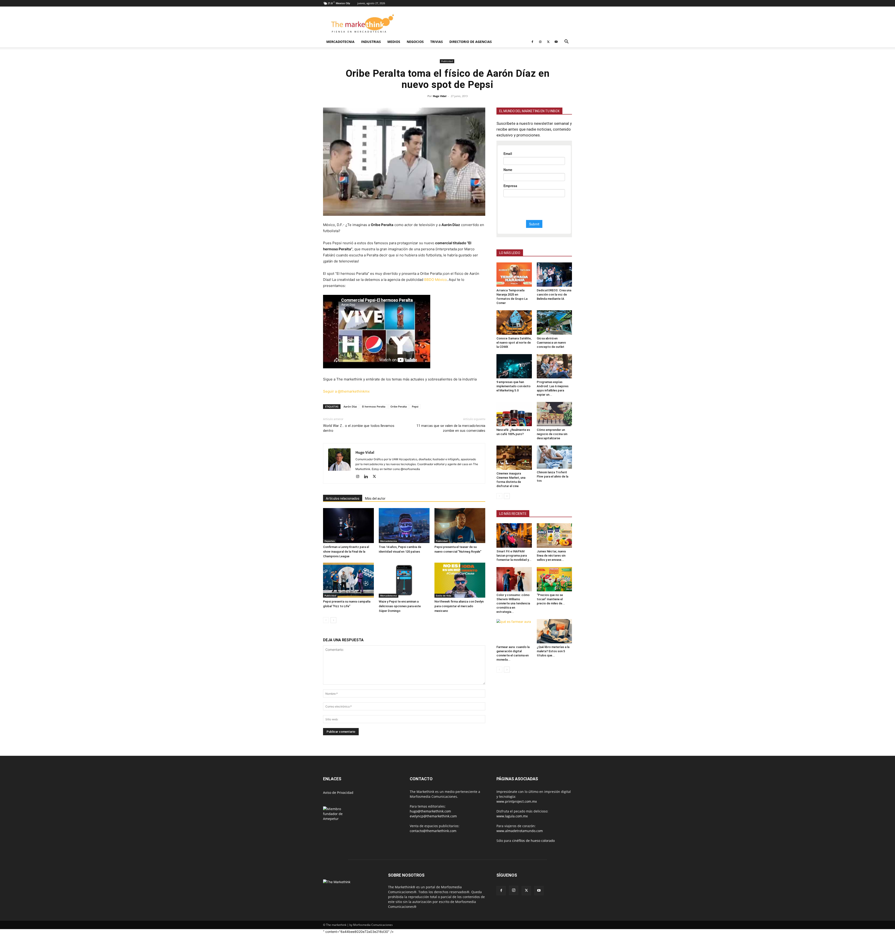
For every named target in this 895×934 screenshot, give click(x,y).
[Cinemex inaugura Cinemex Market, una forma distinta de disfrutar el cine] (514, 458)
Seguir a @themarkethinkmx (346, 391)
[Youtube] (556, 41)
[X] (548, 41)
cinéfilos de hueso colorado (533, 840)
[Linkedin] (368, 477)
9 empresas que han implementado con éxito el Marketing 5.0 (513, 386)
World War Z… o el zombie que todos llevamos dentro (358, 428)
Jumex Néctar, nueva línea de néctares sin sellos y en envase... (551, 555)
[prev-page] (326, 620)
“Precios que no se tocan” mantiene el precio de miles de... (551, 599)
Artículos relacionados (342, 498)
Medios (393, 41)
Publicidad (447, 61)
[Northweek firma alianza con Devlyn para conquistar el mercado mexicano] (459, 580)
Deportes (329, 541)
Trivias (436, 41)
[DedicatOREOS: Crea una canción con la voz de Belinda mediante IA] (554, 274)
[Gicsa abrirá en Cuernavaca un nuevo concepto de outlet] (554, 322)
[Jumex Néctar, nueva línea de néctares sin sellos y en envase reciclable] (554, 535)
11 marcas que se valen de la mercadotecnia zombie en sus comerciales (451, 428)
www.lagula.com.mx (512, 816)
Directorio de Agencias (470, 41)
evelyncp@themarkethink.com (433, 816)
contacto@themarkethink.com (433, 831)
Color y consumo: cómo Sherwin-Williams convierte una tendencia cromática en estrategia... (513, 603)
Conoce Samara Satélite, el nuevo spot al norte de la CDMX (513, 343)
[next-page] (333, 620)
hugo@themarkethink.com (430, 811)
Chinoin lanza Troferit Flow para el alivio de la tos (552, 476)
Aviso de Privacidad (338, 792)
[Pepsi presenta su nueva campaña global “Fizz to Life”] (348, 580)
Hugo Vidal (439, 96)
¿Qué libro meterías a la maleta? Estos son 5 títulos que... (553, 651)
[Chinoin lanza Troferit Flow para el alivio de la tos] (554, 457)
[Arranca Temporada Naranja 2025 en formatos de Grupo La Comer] (514, 274)
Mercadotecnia (340, 41)
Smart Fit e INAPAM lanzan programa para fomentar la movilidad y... (513, 555)
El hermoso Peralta (373, 406)
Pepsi (415, 406)
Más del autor (375, 498)
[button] (566, 42)
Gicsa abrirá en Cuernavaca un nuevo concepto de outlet (551, 343)
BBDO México (435, 279)
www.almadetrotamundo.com (519, 831)
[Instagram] (540, 41)
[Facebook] (532, 41)
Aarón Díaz (350, 406)
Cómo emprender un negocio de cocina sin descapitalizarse (552, 434)
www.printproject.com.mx (516, 801)
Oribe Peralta (398, 406)
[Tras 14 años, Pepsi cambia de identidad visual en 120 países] (404, 525)
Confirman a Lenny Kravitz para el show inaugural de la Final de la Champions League (346, 551)
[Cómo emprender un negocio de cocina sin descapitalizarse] (554, 414)
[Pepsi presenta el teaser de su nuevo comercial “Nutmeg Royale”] (459, 525)
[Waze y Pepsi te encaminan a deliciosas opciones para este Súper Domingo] (404, 580)
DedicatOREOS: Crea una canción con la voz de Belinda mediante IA (554, 294)
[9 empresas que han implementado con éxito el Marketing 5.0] (514, 366)
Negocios (415, 41)
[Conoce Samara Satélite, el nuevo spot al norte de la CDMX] (514, 322)
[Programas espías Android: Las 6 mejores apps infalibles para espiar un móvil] (554, 366)
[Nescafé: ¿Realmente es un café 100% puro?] (514, 414)
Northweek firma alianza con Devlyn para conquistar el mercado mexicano (459, 606)
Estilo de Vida (443, 595)
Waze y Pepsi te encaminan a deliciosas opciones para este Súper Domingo (400, 606)
